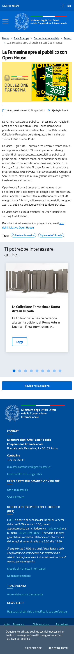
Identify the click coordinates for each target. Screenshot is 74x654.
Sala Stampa (21, 38)
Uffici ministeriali (17, 490)
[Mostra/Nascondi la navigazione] (5, 21)
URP (11, 520)
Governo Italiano (10, 6)
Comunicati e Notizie (46, 38)
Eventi (67, 38)
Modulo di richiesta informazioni (26, 568)
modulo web (54, 528)
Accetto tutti (58, 648)
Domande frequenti (19, 575)
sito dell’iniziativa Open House (33, 225)
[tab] (14, 370)
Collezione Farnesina (23, 234)
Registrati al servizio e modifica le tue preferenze (37, 611)
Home (5, 38)
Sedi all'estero (15, 497)
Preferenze (33, 648)
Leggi (19, 342)
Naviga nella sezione (37, 385)
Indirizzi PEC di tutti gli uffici (24, 474)
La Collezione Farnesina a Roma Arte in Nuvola (36, 309)
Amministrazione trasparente (25, 594)
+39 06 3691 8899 (29, 533)
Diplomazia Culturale (51, 234)
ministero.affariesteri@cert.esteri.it (28, 467)
